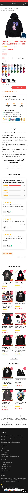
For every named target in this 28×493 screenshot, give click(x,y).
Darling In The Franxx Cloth (11, 8)
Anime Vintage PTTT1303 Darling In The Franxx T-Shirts (7, 284)
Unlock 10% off (3, 487)
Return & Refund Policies (6, 466)
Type (3, 51)
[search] (24, 4)
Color (3, 63)
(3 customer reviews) (12, 46)
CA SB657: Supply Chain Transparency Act (10, 456)
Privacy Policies (4, 452)
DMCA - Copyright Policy (6, 454)
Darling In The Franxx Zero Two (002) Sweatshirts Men (7, 327)
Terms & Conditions (5, 450)
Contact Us (3, 468)
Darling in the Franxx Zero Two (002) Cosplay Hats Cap (20, 327)
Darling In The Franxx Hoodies (8, 10)
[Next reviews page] (25, 257)
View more (14, 358)
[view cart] (26, 4)
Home (2, 8)
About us (3, 448)
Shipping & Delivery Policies (6, 462)
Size (2, 56)
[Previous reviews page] (18, 257)
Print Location (5, 76)
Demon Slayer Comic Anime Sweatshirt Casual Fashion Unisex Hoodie (20, 381)
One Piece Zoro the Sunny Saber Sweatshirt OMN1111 (20, 404)
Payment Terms (4, 464)
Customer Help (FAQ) (5, 470)
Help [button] (25, 491)
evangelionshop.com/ (14, 162)
